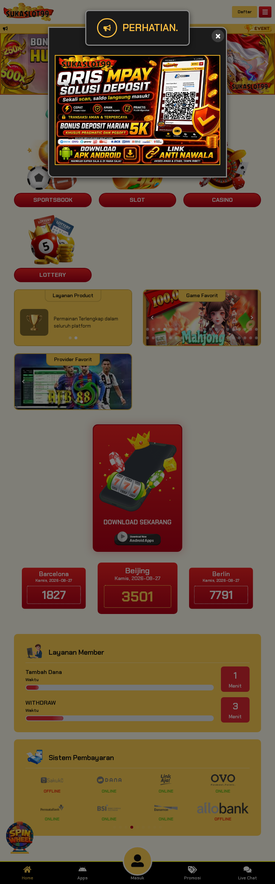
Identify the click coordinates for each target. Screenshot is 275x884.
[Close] (218, 36)
